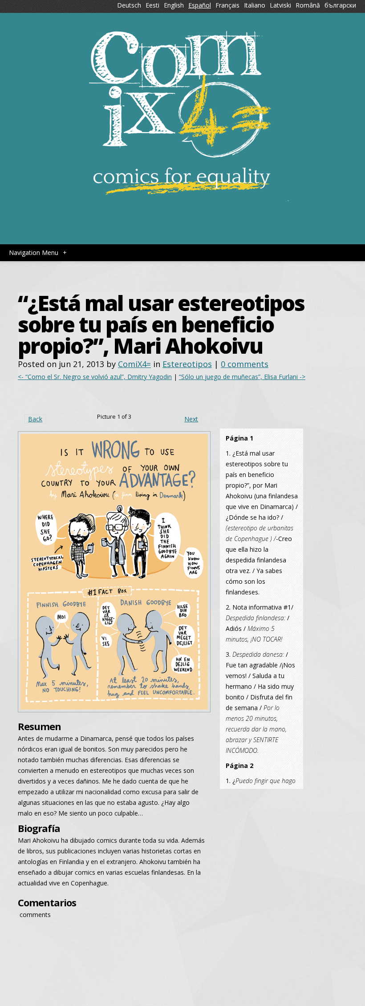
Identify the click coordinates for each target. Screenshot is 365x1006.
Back (35, 419)
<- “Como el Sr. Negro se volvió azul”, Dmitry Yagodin (95, 376)
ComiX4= (134, 364)
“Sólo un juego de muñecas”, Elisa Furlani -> (242, 376)
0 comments (244, 364)
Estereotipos (187, 364)
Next (191, 419)
